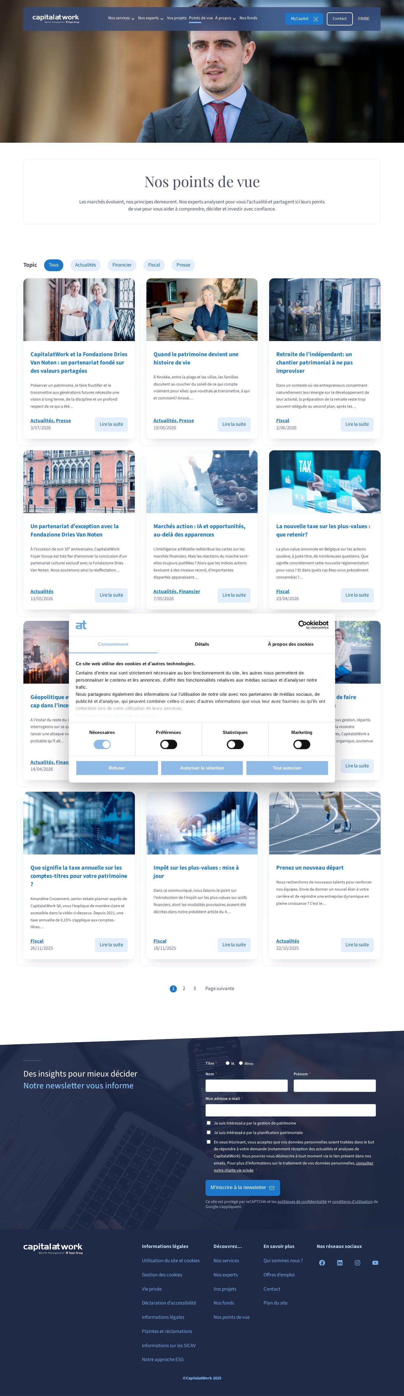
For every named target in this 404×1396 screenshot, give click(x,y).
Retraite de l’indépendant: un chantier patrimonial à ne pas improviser (314, 362)
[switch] (168, 744)
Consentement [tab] (113, 644)
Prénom (301, 1074)
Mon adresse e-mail (223, 1099)
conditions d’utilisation (352, 1202)
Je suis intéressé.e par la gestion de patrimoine (255, 1123)
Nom (210, 1074)
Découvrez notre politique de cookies (117, 715)
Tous (54, 265)
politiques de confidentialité (302, 1202)
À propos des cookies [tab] (290, 644)
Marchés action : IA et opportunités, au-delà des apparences (199, 530)
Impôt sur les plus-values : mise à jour (196, 872)
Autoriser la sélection (202, 768)
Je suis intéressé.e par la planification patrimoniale (258, 1133)
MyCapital (299, 19)
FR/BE (364, 19)
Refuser (117, 768)
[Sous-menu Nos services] (133, 19)
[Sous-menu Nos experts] (162, 19)
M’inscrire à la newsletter (238, 1187)
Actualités (85, 265)
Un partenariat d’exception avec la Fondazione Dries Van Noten (74, 530)
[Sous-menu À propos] (234, 19)
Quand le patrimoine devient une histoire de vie (195, 358)
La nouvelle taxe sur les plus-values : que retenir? (323, 530)
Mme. (249, 1064)
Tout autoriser (287, 768)
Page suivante (219, 988)
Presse (183, 265)
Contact (340, 19)
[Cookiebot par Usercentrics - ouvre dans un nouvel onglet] (303, 624)
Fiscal (154, 265)
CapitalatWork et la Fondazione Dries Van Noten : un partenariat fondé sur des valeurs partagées (78, 362)
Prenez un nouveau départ (310, 868)
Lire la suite (114, 426)
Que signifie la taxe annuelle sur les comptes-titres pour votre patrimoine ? (78, 876)
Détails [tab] (202, 644)
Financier (122, 265)
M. (232, 1064)
